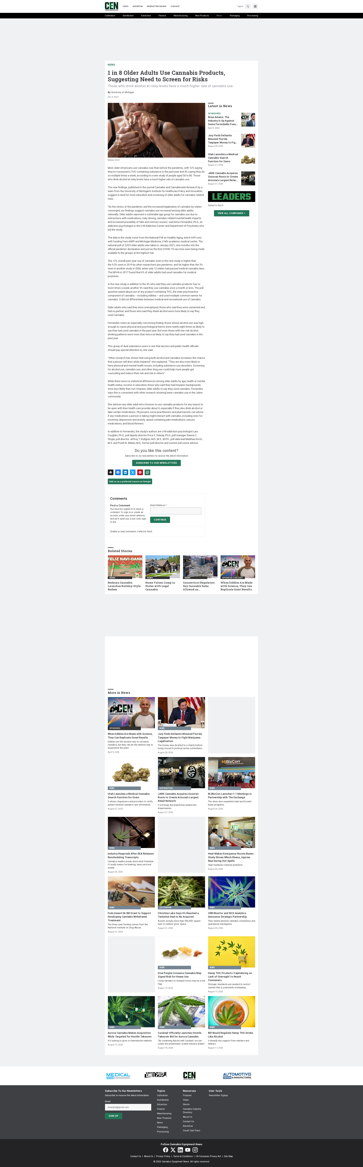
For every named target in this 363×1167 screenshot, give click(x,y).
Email (107, 1101)
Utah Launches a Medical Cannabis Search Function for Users (223, 158)
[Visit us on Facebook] (165, 1149)
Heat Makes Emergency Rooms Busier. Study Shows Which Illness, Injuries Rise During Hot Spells (231, 857)
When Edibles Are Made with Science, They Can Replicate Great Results (236, 586)
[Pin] (140, 472)
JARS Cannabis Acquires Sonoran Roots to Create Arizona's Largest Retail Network (223, 177)
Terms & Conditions (183, 1156)
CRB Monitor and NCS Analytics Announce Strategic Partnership (227, 915)
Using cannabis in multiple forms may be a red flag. (181, 982)
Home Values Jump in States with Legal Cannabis (160, 586)
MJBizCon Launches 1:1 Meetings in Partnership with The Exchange (230, 795)
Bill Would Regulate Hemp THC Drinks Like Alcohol (230, 1034)
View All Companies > (231, 213)
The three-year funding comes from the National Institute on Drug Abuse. (128, 926)
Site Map (228, 1156)
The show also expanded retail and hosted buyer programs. (229, 803)
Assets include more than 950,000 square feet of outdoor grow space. (179, 922)
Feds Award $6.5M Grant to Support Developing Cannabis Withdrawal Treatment (129, 917)
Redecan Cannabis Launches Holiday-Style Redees (124, 586)
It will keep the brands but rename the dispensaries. (177, 806)
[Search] (248, 6)
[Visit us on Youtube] (187, 1149)
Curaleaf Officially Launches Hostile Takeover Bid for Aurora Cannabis (179, 1034)
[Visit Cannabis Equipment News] (189, 1075)
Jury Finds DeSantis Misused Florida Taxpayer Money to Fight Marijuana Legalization (223, 139)
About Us (148, 1156)
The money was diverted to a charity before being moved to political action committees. (180, 747)
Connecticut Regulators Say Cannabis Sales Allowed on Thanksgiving (199, 586)
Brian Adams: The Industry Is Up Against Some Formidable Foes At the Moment (222, 121)
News (111, 64)
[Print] (110, 472)
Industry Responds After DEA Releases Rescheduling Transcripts (131, 855)
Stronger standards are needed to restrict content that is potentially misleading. (229, 986)
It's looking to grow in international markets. (130, 1040)
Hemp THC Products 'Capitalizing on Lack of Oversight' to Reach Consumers (230, 977)
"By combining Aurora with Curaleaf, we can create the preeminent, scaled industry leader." (181, 1042)
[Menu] (255, 6)
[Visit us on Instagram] (195, 1149)
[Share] (118, 472)
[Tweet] (133, 472)
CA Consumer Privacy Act (208, 1156)
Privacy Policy (163, 1156)
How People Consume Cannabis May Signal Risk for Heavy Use (179, 975)
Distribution (166, 788)
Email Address (158, 505)
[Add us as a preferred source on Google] (147, 472)
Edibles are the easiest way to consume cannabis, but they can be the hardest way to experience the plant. (130, 744)
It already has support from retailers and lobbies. (228, 1042)
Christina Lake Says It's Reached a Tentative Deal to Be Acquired (178, 915)
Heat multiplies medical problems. (225, 865)
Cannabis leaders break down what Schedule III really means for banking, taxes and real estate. (130, 864)
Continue (160, 519)
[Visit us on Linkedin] (180, 1149)
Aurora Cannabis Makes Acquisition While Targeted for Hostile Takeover (130, 1034)
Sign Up (113, 1116)
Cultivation (165, 907)
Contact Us (135, 1156)
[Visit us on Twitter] (173, 1149)
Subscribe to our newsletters (156, 463)
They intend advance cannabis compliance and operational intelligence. (231, 922)
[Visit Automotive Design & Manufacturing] (237, 1075)
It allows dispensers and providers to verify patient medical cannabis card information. (130, 803)
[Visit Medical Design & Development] (118, 1075)
